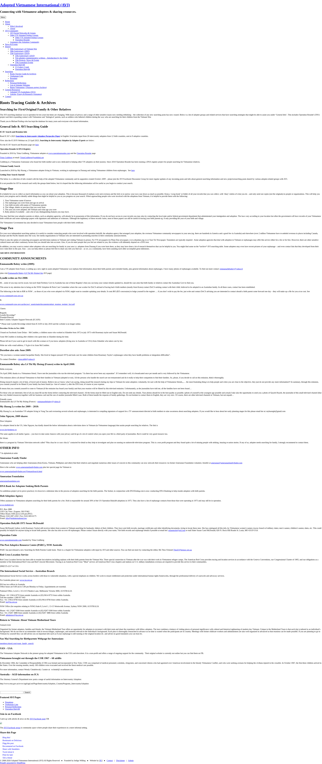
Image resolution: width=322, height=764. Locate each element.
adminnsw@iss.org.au (14, 615)
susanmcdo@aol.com (176, 530)
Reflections (9, 81)
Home (7, 22)
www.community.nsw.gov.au (11, 296)
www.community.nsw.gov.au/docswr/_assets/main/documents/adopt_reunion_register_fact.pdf (37, 304)
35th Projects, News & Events (27, 60)
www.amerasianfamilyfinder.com (29, 467)
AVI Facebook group (12, 728)
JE (101, 760)
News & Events (11, 44)
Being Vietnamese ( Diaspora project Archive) (28, 87)
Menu (3, 17)
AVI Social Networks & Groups (23, 33)
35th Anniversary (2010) (20, 53)
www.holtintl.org (7, 505)
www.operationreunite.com (59, 153)
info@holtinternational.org (16, 518)
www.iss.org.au (26, 580)
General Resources (12, 90)
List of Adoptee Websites (20, 85)
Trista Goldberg (6, 158)
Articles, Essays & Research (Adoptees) (26, 94)
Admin (131, 760)
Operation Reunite (22, 40)
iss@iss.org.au (11, 602)
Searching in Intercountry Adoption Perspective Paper (38, 136)
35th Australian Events (24, 62)
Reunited (13, 78)
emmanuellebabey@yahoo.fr (231, 269)
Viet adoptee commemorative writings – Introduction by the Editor (41, 58)
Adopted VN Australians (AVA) (23, 92)
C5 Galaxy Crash (22, 67)
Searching (9, 72)
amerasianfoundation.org (10, 481)
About (7, 24)
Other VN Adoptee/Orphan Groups (24, 35)
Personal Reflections (18, 83)
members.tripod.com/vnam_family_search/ (17, 643)
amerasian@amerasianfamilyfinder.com (226, 463)
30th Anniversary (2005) (20, 51)
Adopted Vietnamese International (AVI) (35, 5)
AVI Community (11, 31)
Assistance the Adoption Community (24, 42)
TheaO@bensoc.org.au (182, 550)
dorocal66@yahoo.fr (26, 359)
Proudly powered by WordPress (12, 763)
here (37, 145)
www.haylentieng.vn (8, 430)
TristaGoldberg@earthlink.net (32, 158)
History (8, 47)
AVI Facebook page (38, 719)
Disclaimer (120, 760)
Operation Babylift (17, 65)
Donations (9, 702)
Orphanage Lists (16, 76)
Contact (8, 96)
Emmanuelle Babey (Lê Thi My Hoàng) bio (25, 273)
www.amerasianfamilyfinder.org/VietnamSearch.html (21, 471)
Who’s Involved (16, 26)
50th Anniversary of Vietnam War (23, 49)
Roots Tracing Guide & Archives (23, 74)
